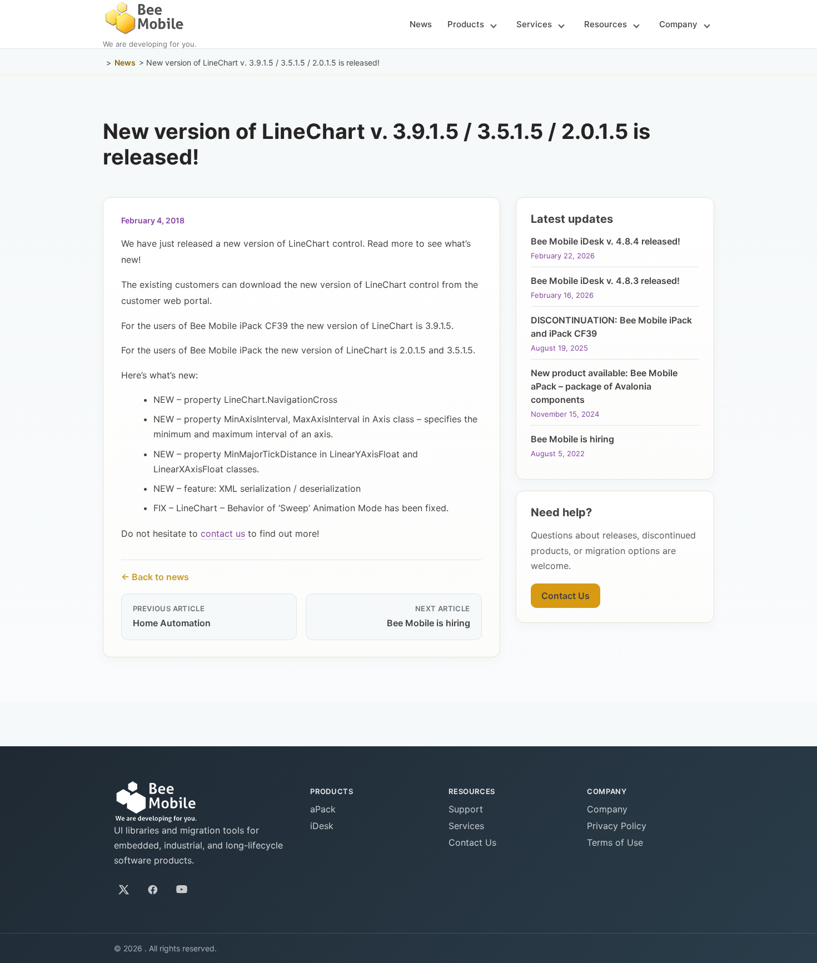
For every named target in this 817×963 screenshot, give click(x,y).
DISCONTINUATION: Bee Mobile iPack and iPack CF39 (611, 327)
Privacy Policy (616, 825)
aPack (323, 809)
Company (678, 24)
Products (465, 24)
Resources (605, 24)
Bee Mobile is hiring (572, 439)
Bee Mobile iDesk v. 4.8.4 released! (605, 241)
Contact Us (565, 595)
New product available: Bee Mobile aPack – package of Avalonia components (604, 386)
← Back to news (155, 576)
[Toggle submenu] (493, 25)
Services (534, 24)
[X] (124, 890)
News (421, 24)
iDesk (321, 825)
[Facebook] (153, 890)
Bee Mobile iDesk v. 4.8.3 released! (605, 280)
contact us (223, 533)
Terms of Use (615, 842)
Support (466, 809)
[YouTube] (182, 890)
